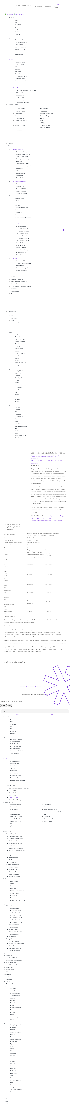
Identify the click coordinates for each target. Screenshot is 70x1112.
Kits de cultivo (17, 224)
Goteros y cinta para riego (22, 159)
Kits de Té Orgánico (21, 247)
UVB (16, 29)
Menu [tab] (17, 714)
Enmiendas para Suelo (21, 76)
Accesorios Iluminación (21, 42)
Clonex (17, 365)
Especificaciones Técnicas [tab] (13, 524)
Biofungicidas (19, 92)
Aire (10, 272)
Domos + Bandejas (21, 261)
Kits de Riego (19, 254)
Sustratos (17, 69)
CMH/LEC (18, 25)
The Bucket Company (20, 435)
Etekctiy (17, 380)
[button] (56, 4)
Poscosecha (18, 214)
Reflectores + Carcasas (21, 40)
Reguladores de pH (20, 78)
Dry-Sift (13, 320)
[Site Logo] (14, 14)
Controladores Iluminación (22, 51)
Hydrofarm (18, 389)
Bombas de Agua (20, 173)
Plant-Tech (18, 414)
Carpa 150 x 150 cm (24, 240)
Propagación (16, 258)
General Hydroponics (20, 385)
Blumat (17, 355)
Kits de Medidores (45, 127)
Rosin (12, 315)
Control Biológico (17, 88)
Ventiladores (14, 277)
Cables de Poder (19, 44)
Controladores (18, 113)
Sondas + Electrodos (20, 125)
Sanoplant (17, 423)
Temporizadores (19, 54)
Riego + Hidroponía (10, 144)
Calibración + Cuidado (21, 120)
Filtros (17, 170)
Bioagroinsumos (19, 348)
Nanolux (17, 401)
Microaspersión (20, 168)
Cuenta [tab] (52, 714)
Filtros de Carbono (15, 284)
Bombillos (17, 32)
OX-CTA (17, 409)
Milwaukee (18, 399)
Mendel (17, 394)
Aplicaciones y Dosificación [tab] (13, 527)
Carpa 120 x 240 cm (24, 238)
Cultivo (10, 196)
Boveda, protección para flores (23, 217)
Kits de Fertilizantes (20, 67)
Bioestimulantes (20, 97)
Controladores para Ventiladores (19, 281)
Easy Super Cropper (20, 378)
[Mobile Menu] (63, 230)
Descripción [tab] (9, 529)
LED (16, 20)
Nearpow (17, 407)
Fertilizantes (18, 71)
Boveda (17, 360)
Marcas (10, 332)
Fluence (17, 382)
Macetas (17, 203)
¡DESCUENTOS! (38, 6)
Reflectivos (18, 205)
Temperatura (43, 111)
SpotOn (17, 431)
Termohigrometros (19, 118)
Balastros (17, 34)
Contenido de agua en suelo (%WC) (53, 811)
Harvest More (18, 387)
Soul (16, 428)
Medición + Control (13, 104)
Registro (6, 1103)
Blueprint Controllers (20, 353)
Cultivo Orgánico (19, 64)
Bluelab (17, 351)
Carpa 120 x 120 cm (24, 236)
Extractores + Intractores (17, 279)
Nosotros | (24, 686)
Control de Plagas (20, 99)
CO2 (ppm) (43, 123)
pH (15, 127)
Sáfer (16, 421)
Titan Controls (19, 438)
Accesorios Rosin (15, 323)
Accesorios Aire (15, 291)
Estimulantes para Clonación (22, 81)
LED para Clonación (20, 47)
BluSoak (17, 358)
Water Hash (13, 318)
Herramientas (18, 212)
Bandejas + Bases (19, 198)
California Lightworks (21, 363)
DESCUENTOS (4, 1107)
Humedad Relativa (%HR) (47, 113)
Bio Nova (17, 346)
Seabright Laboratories (21, 426)
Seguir (9, 705)
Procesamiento (12, 311)
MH (16, 27)
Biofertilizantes (19, 74)
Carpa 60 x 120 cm (24, 231)
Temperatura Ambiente (46, 125)
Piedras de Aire (20, 178)
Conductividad (44, 108)
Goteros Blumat (20, 186)
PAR (41, 120)
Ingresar (6, 1101)
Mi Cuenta (6, 1099)
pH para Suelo (18, 130)
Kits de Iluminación (20, 49)
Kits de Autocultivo (21, 226)
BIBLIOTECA (48, 6)
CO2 (12, 293)
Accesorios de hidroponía (22, 152)
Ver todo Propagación (21, 270)
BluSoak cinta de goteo (22, 193)
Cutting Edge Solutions (21, 371)
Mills (16, 397)
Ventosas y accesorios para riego (24, 166)
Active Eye (18, 337)
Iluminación (11, 17)
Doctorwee (18, 373)
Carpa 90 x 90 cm (23, 233)
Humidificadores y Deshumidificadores (21, 286)
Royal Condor (18, 419)
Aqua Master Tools (20, 339)
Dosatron (17, 375)
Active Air (17, 334)
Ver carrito (3, 705)
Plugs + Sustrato (20, 265)
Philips (17, 412)
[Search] (67, 711)
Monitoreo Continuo (20, 111)
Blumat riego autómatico (19, 181)
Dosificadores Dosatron (22, 156)
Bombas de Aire (20, 175)
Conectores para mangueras (23, 163)
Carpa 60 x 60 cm (23, 228)
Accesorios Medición (20, 123)
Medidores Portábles (20, 108)
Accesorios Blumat (21, 188)
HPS (16, 22)
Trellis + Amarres (19, 210)
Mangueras (19, 161)
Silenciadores (14, 288)
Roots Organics (19, 416)
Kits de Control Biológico (22, 102)
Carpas (17, 200)
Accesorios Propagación (22, 268)
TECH (16, 433)
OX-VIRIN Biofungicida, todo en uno (26, 90)
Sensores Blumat (20, 184)
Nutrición (11, 59)
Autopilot (17, 344)
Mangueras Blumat (21, 191)
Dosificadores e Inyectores (23, 154)
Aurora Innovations (20, 62)
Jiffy (16, 392)
